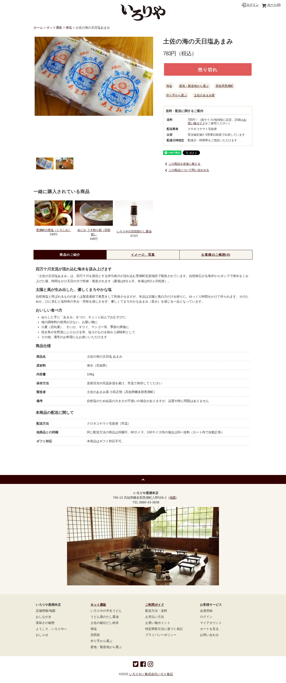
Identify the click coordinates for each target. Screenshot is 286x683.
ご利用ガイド (154, 604)
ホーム (38, 27)
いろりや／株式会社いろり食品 (151, 674)
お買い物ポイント (157, 623)
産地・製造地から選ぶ (194, 86)
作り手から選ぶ (176, 95)
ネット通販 (54, 27)
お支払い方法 (154, 617)
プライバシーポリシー (161, 635)
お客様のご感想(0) (215, 254)
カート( (274, 4)
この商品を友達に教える (184, 163)
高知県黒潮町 (224, 86)
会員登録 (206, 610)
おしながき (43, 617)
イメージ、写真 (143, 254)
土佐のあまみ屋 (204, 95)
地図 (173, 497)
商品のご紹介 (70, 254)
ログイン (252, 4)
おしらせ (42, 635)
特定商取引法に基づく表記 (164, 629)
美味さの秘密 (45, 623)
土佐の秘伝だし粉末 (104, 623)
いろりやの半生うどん (106, 610)
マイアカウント (211, 623)
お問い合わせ (209, 635)
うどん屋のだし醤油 (104, 617)
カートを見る (209, 629)
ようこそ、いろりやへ (51, 629)
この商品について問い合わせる (188, 170)
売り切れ (208, 69)
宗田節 (95, 635)
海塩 (69, 27)
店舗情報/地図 (45, 610)
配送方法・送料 (156, 610)
